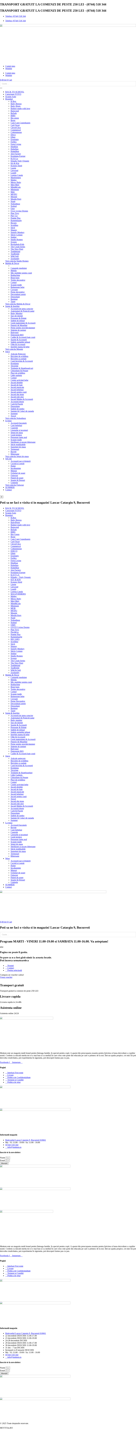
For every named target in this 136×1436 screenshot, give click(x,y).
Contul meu (10, 66)
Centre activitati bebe (19, 784)
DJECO (14, 551)
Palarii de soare (17, 877)
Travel (13, 799)
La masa (8, 823)
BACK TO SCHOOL (14, 92)
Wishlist (8, 68)
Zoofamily (15, 672)
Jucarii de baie (17, 789)
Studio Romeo (17, 656)
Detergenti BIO (17, 751)
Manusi (14, 870)
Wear (7, 858)
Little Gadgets (16, 775)
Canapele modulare (19, 677)
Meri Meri (15, 601)
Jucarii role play (17, 804)
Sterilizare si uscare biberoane (23, 846)
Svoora (14, 658)
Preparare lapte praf (19, 839)
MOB (13, 608)
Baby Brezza (16, 520)
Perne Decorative (18, 701)
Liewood (14, 587)
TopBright (15, 668)
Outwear (14, 875)
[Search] (133, 83)
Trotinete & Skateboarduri (21, 773)
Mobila (14, 680)
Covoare (14, 699)
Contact (8, 490)
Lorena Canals (17, 591)
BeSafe (14, 529)
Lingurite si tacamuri (19, 835)
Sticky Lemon (16, 651)
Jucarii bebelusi (17, 794)
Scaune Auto (10, 96)
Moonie (14, 613)
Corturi (14, 692)
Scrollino (14, 641)
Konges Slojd (16, 582)
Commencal (16, 546)
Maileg (13, 596)
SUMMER (10, 487)
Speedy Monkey (17, 649)
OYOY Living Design (20, 627)
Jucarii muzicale (17, 792)
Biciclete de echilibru (19, 761)
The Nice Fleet (17, 663)
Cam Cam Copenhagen (20, 539)
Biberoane (15, 856)
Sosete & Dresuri (18, 880)
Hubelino (14, 565)
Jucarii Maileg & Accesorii (22, 806)
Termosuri (15, 854)
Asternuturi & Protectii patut (22, 718)
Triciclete (14, 770)
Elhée (13, 553)
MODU (14, 611)
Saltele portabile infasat (20, 732)
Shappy (14, 646)
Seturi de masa (17, 844)
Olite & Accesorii (18, 737)
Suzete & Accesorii (19, 725)
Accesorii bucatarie (19, 825)
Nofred (14, 622)
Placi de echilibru (18, 780)
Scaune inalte (16, 694)
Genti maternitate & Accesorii (23, 739)
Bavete (13, 827)
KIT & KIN (16, 580)
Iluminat (14, 708)
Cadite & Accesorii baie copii (23, 753)
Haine (13, 865)
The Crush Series (18, 661)
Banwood (15, 527)
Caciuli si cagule (17, 863)
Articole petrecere (18, 758)
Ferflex (14, 558)
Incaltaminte (16, 868)
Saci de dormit (17, 723)
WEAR (8, 459)
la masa (8, 421)
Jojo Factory (16, 570)
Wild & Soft (16, 670)
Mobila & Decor (12, 263)
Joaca (7, 756)
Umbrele (14, 882)
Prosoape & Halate (18, 727)
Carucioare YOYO (13, 94)
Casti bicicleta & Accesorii (22, 765)
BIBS (13, 532)
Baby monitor (16, 720)
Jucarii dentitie (17, 787)
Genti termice (16, 837)
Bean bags (15, 687)
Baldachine (15, 684)
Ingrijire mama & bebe (20, 734)
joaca (7, 351)
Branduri (9, 99)
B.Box (13, 518)
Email (2, 1160)
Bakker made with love (20, 525)
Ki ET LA (15, 575)
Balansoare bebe (17, 696)
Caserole (14, 832)
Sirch (13, 644)
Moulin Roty (16, 615)
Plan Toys (15, 630)
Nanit (13, 618)
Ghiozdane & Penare (19, 777)
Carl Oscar (15, 541)
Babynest (14, 749)
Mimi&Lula (16, 603)
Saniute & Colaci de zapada (22, 818)
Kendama (15, 768)
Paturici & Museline (19, 742)
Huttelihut (15, 568)
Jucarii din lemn (17, 801)
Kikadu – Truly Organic (21, 577)
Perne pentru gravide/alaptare (23, 744)
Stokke (13, 653)
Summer (14, 820)
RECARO (15, 639)
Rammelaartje (16, 637)
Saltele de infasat (18, 730)
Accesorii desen (17, 808)
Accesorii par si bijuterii (21, 861)
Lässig (13, 584)
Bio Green (15, 534)
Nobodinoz (15, 620)
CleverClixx (16, 544)
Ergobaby (15, 556)
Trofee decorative (18, 689)
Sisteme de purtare (18, 746)
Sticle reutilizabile (18, 849)
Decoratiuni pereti (18, 703)
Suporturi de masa (18, 851)
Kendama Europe (18, 572)
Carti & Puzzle (17, 811)
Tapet (13, 711)
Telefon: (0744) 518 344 (15, 16)
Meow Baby (16, 599)
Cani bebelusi (16, 830)
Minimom (15, 606)
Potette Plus (15, 634)
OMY (13, 625)
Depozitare (15, 706)
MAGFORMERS (18, 594)
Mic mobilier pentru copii (21, 682)
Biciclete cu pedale (18, 763)
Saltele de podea (17, 815)
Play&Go (15, 632)
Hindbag (14, 563)
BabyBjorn (15, 522)
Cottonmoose (16, 549)
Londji (13, 589)
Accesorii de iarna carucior (22, 715)
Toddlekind (15, 665)
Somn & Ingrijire (12, 306)
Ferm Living (16, 560)
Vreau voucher (6, 977)
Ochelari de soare (18, 873)
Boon (13, 537)
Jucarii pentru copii (19, 796)
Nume (3, 1158)
